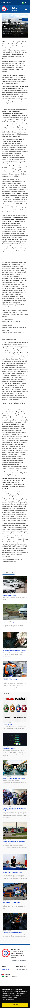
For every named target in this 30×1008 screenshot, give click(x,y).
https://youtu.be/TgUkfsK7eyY (16, 332)
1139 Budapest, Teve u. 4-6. (18, 960)
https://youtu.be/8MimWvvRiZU (18, 327)
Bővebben (11, 999)
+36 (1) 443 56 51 (5, 969)
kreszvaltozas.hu (6, 2)
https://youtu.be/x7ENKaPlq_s (11, 322)
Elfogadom (15, 1004)
